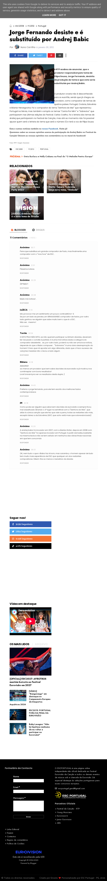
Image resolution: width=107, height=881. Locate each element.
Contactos (11, 836)
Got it (62, 15)
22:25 (33, 280)
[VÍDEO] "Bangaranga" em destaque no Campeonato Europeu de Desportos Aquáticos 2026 (30, 698)
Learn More (49, 15)
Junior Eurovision (64, 819)
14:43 (33, 385)
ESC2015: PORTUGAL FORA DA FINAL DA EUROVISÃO (40, 713)
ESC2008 (19, 26)
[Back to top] (100, 874)
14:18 (31, 362)
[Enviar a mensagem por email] (59, 55)
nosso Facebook (50, 129)
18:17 (33, 247)
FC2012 (31, 26)
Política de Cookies (15, 843)
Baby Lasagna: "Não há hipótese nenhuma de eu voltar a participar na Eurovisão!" (39, 729)
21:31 (33, 265)
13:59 (30, 333)
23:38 (33, 295)
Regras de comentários (17, 840)
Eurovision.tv (62, 815)
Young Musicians (64, 812)
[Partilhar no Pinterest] (51, 55)
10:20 (33, 426)
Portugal (42, 26)
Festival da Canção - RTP (68, 808)
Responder (24, 258)
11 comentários (18, 237)
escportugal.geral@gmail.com (71, 788)
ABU (59, 822)
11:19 (30, 310)
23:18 (26, 403)
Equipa (10, 832)
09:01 (33, 449)
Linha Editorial (13, 829)
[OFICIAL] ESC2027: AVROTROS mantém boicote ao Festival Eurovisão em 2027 (28, 682)
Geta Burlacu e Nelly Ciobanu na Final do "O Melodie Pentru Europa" (58, 156)
